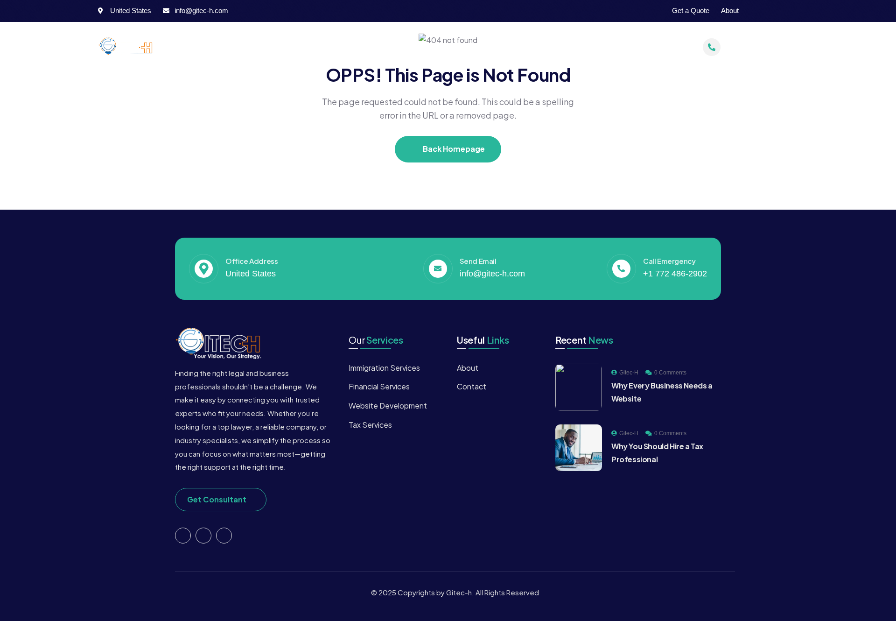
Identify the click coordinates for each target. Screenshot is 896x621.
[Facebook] (758, 10)
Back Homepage (453, 149)
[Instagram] (776, 10)
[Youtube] (794, 10)
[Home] (128, 47)
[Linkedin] (224, 535)
